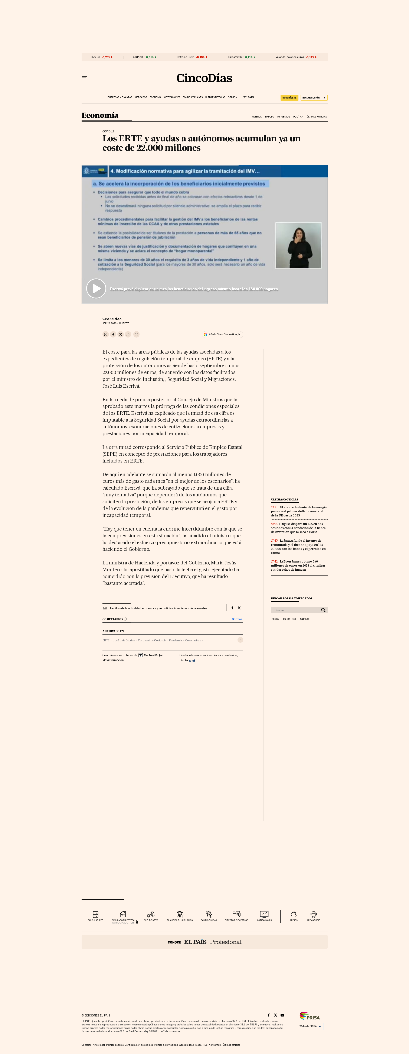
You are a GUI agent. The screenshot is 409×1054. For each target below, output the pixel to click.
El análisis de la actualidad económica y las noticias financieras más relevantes (157, 608)
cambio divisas (209, 920)
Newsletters (215, 1045)
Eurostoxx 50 (235, 57)
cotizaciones (264, 920)
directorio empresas (236, 920)
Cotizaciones (172, 97)
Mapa (198, 1045)
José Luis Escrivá (124, 640)
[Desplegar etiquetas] (240, 640)
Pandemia (175, 640)
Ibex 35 (95, 57)
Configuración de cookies (139, 1045)
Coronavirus (193, 640)
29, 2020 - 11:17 (115, 323)
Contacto (87, 1045)
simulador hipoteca (123, 920)
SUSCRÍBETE (289, 97)
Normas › (237, 619)
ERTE (105, 640)
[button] (205, 234)
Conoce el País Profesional (205, 942)
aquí (192, 660)
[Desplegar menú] (85, 77)
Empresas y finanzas (120, 97)
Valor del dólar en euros (290, 57)
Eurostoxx (289, 619)
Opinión (232, 97)
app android (313, 920)
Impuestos (283, 116)
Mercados (141, 97)
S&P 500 (138, 57)
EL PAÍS (247, 96)
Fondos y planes (193, 97)
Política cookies (115, 1045)
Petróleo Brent (185, 57)
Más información (113, 660)
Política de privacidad (166, 1045)
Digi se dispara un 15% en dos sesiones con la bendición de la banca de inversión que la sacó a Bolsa (298, 528)
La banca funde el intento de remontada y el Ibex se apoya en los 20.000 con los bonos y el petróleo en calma (298, 547)
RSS (205, 1045)
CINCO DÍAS (111, 319)
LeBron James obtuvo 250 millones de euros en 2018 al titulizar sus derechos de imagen (298, 565)
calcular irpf (95, 920)
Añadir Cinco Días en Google (224, 334)
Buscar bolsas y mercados (291, 598)
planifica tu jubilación (180, 920)
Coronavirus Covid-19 (152, 640)
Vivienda (257, 116)
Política (298, 116)
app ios (294, 920)
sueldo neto (151, 920)
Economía (155, 97)
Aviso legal (99, 1045)
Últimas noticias (215, 97)
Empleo (269, 116)
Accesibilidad (186, 1045)
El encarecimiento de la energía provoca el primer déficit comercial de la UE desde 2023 (299, 511)
